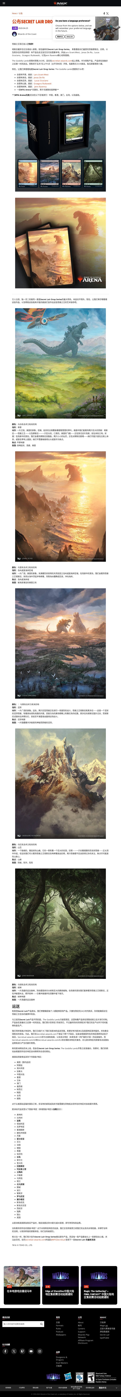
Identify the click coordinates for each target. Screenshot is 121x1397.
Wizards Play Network (83, 1336)
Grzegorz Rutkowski (42, 83)
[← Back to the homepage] (60, 3)
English (70, 36)
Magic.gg (104, 1325)
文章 (58, 1322)
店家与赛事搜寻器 (107, 1328)
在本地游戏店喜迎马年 (22, 1296)
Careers (81, 1328)
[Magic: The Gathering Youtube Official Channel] (31, 1351)
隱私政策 (35, 1388)
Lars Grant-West (41, 74)
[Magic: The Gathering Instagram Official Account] (40, 1351)
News (14, 13)
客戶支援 (49, 1388)
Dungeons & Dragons (61, 1358)
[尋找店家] (41, 1324)
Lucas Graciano (41, 80)
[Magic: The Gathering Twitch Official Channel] (22, 1351)
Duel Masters (62, 1363)
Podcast (59, 1331)
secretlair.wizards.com (62, 60)
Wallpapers (61, 1334)
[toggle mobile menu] (4, 3)
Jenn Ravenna (40, 86)
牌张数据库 (104, 1331)
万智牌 (103, 1322)
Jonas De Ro (39, 77)
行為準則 (22, 1388)
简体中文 (60, 36)
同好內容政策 (62, 1388)
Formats (59, 1325)
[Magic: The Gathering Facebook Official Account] (5, 1351)
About (80, 1322)
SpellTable (104, 1337)
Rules (58, 1328)
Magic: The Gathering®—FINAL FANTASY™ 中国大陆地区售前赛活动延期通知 (99, 1296)
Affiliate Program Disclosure (85, 1341)
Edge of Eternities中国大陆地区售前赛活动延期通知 (60, 1296)
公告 (21, 13)
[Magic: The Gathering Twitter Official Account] (14, 1351)
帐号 (80, 1325)
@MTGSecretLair (58, 1239)
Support (81, 1331)
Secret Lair (105, 1334)
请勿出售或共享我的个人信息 (76, 1388)
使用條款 (8, 1388)
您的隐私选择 (90, 1388)
